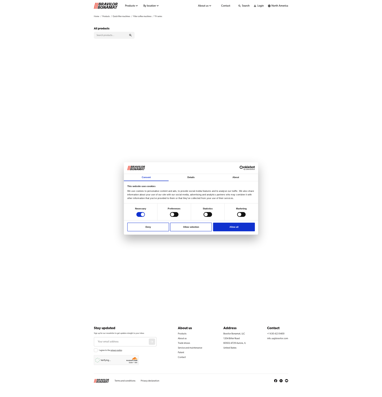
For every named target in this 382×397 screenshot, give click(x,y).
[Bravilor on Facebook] (275, 381)
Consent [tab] (146, 177)
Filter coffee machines (142, 16)
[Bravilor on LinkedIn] (281, 381)
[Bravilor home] (106, 6)
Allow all (233, 227)
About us (203, 5)
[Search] (130, 35)
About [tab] (235, 177)
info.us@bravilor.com (277, 338)
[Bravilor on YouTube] (286, 381)
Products (130, 5)
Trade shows (184, 343)
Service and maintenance (190, 348)
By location (149, 5)
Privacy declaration (150, 381)
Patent (181, 352)
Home (96, 16)
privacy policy (116, 350)
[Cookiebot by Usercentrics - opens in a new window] (242, 168)
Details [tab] (191, 177)
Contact (225, 5)
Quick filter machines (121, 16)
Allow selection (191, 227)
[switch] (174, 214)
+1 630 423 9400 (275, 333)
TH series (158, 16)
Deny (148, 227)
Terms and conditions (125, 381)
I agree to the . (111, 350)
